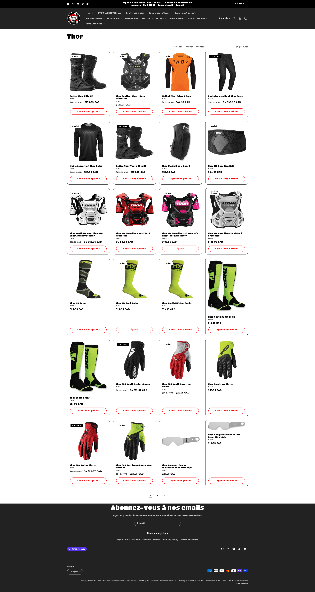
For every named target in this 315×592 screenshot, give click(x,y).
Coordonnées (242, 583)
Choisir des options (88, 111)
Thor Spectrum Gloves (220, 384)
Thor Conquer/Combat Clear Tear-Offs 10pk (224, 435)
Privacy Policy (170, 540)
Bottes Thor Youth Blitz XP (131, 166)
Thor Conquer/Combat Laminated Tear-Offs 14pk (177, 466)
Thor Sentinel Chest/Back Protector (130, 97)
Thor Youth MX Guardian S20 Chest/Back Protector (86, 234)
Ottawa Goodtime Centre (98, 581)
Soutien (146, 540)
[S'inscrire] (178, 523)
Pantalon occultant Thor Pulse (225, 96)
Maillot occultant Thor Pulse (86, 166)
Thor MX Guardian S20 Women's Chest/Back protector (180, 234)
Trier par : (178, 47)
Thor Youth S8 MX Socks (222, 317)
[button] (90, 13)
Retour (157, 540)
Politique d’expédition (238, 581)
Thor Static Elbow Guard (176, 166)
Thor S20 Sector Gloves (83, 465)
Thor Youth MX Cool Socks (177, 303)
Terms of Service (189, 540)
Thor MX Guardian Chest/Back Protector (133, 234)
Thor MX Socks (78, 303)
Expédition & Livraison (128, 540)
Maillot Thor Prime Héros (176, 96)
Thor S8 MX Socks (80, 398)
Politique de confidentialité (191, 581)
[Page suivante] (164, 495)
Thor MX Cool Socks (127, 303)
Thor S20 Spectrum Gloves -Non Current (134, 466)
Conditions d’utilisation (216, 581)
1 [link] (150, 495)
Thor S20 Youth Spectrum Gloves (176, 385)
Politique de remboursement (163, 581)
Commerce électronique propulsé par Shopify (129, 581)
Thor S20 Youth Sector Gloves (133, 384)
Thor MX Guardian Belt (221, 166)
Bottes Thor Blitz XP (81, 96)
